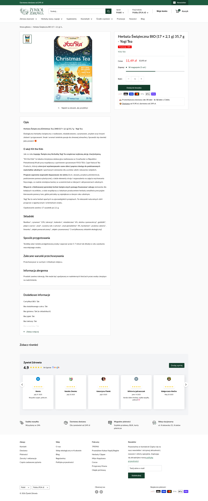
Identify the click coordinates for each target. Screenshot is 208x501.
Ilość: (120, 79)
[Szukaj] (108, 11)
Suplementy (72, 19)
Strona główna (25, 27)
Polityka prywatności (65, 462)
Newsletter (181, 2)
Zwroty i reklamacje (28, 458)
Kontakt (23, 446)
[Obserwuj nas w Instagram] (101, 491)
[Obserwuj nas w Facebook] (96, 491)
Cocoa (94, 462)
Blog (143, 19)
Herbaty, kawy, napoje (50, 19)
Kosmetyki (85, 19)
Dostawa (126, 103)
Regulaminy (60, 458)
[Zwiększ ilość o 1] (141, 78)
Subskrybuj (136, 475)
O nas (58, 446)
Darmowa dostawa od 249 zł (31, 2)
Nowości (133, 19)
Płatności (24, 454)
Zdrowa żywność (27, 19)
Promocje (121, 19)
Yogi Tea (121, 52)
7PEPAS (95, 446)
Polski (23, 487)
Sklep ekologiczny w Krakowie (68, 450)
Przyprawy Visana (99, 466)
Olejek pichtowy (99, 470)
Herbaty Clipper (98, 454)
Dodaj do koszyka (134, 88)
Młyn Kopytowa (99, 458)
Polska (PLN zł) (38, 487)
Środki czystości (103, 19)
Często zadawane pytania (30, 462)
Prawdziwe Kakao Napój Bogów (105, 450)
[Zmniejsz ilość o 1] (128, 78)
